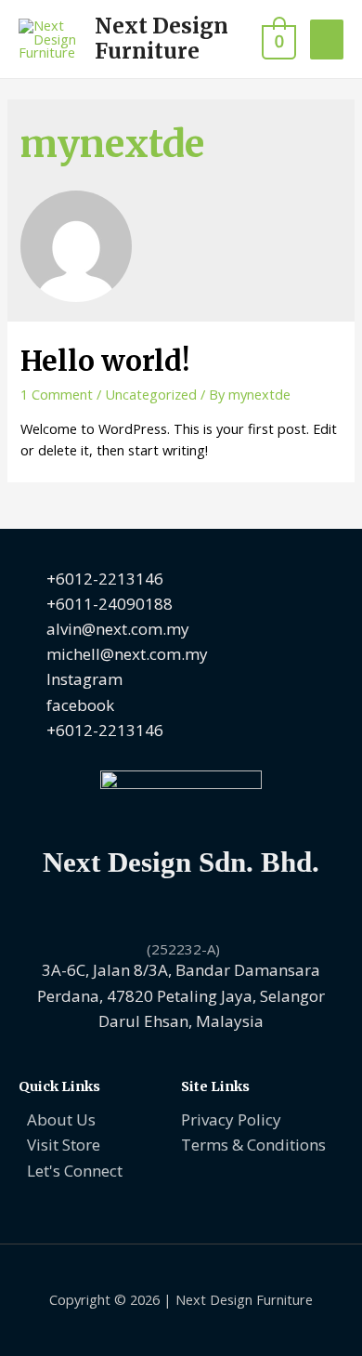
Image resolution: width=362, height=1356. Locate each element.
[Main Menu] (326, 39)
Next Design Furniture (161, 38)
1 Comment (56, 394)
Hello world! (104, 360)
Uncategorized (151, 394)
